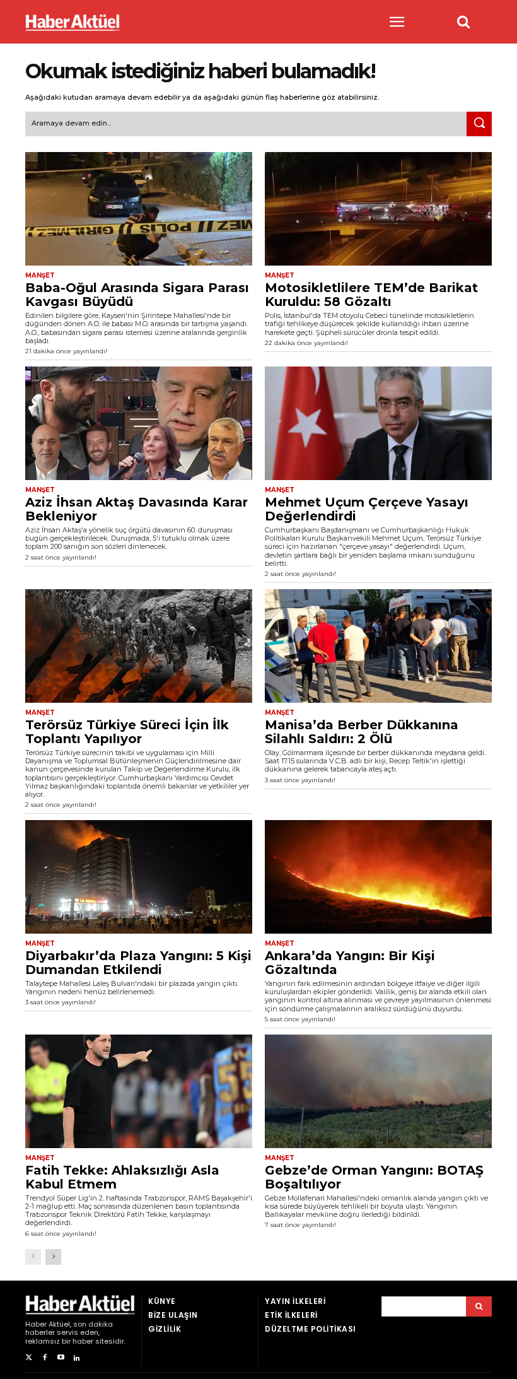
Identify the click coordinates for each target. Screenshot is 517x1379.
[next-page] (53, 1257)
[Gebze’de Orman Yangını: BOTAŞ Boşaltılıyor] (378, 1091)
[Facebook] (44, 1358)
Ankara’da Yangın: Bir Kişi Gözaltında (350, 962)
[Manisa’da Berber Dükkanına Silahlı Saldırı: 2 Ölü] (378, 646)
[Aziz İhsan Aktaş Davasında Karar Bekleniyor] (138, 423)
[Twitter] (28, 1358)
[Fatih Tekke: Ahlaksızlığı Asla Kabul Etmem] (138, 1091)
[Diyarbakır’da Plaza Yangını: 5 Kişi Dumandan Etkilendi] (138, 877)
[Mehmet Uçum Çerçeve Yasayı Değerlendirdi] (378, 423)
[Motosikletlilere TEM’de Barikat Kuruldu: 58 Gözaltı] (378, 209)
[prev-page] (33, 1257)
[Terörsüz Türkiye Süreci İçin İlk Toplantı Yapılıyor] (138, 646)
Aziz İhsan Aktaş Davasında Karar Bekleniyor (136, 509)
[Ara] (479, 124)
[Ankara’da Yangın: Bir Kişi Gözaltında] (378, 877)
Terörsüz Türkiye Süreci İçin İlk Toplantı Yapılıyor (127, 731)
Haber (36, 1324)
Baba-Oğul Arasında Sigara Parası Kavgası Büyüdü (137, 294)
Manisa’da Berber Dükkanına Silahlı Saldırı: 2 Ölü (361, 731)
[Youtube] (61, 1358)
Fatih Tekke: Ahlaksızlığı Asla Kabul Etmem (122, 1177)
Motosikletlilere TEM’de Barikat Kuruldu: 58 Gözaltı (371, 294)
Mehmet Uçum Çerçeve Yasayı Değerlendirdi (366, 509)
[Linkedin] (76, 1358)
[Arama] (479, 1306)
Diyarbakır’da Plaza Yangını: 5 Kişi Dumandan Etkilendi (138, 962)
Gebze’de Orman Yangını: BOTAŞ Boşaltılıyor (374, 1177)
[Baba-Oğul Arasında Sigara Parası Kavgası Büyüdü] (138, 209)
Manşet (40, 275)
